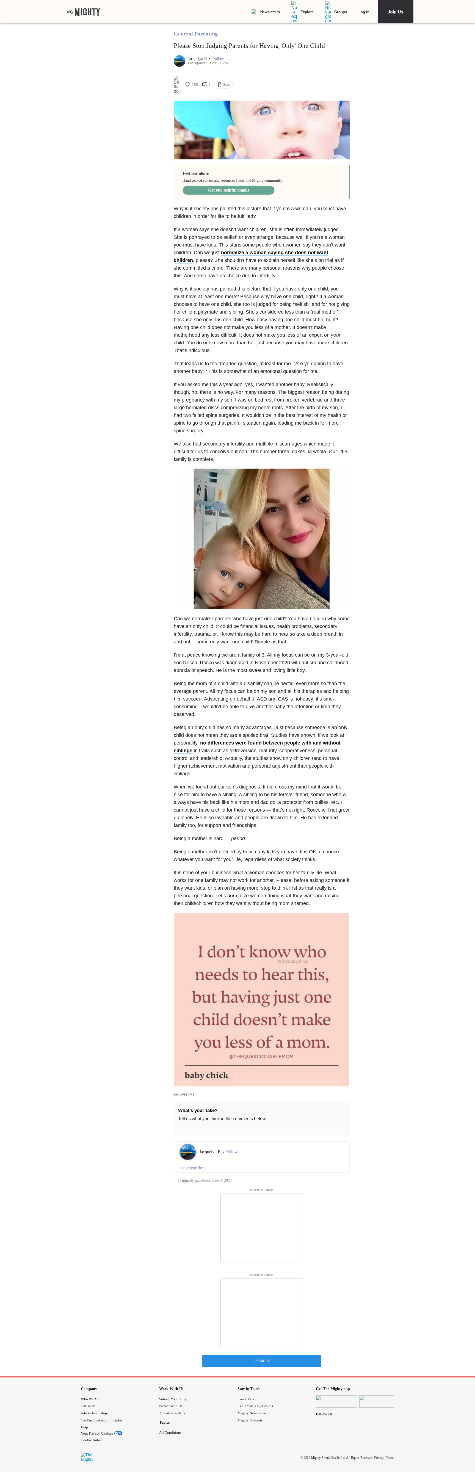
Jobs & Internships (94, 1413)
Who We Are (90, 1399)
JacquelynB (184, 1094)
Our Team (88, 1406)
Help (84, 1427)
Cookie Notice (92, 1440)
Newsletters (270, 11)
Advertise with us (172, 1413)
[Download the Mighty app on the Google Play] (380, 1401)
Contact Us (246, 1399)
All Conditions (170, 1433)
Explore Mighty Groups (255, 1406)
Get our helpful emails (228, 190)
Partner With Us (170, 1406)
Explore (307, 11)
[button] (218, 58)
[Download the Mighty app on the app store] (336, 1401)
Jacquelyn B (198, 59)
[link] (83, 11)
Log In (363, 11)
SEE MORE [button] (261, 1361)
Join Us (396, 12)
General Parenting (196, 34)
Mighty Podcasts (250, 1420)
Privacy (379, 1458)
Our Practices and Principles (101, 1420)
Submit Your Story (173, 1399)
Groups (340, 11)
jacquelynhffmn (192, 1168)
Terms (390, 1458)
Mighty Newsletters (252, 1413)
